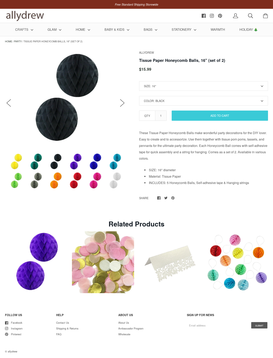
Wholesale (124, 334)
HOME (81, 29)
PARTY (18, 41)
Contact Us (62, 322)
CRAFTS (22, 29)
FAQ (58, 334)
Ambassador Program (130, 328)
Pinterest (16, 334)
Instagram (17, 328)
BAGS (148, 29)
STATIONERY (182, 29)
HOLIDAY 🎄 (248, 29)
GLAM (52, 29)
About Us (123, 322)
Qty (147, 116)
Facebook (16, 322)
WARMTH (218, 29)
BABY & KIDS (115, 29)
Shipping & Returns (67, 328)
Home (8, 41)
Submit (259, 325)
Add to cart (219, 116)
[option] (65, 98)
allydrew (12, 351)
